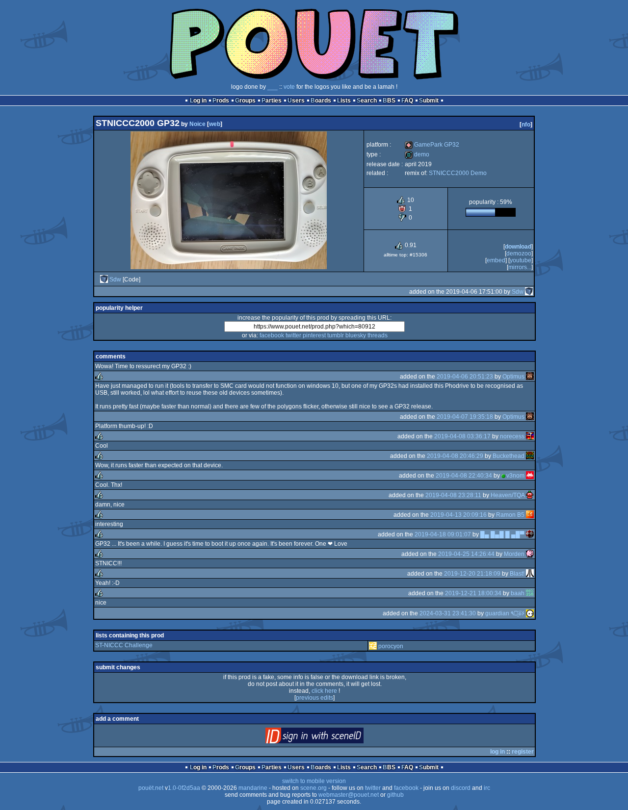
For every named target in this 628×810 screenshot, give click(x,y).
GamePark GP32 (432, 144)
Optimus (513, 376)
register (523, 751)
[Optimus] (530, 376)
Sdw (115, 279)
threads (377, 335)
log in (497, 751)
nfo (526, 124)
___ (272, 86)
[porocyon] (373, 646)
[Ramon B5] (530, 514)
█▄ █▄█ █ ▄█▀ (502, 534)
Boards (321, 100)
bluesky (355, 335)
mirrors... (519, 267)
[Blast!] (530, 573)
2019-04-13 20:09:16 (458, 514)
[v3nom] (530, 475)
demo (417, 154)
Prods (220, 100)
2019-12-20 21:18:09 (472, 573)
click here (324, 690)
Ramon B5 (510, 514)
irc (487, 788)
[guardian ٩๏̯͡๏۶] (530, 613)
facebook (272, 335)
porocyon (390, 646)
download (518, 246)
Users (296, 100)
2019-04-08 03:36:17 (462, 436)
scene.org (313, 788)
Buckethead (508, 456)
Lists (344, 100)
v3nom (515, 475)
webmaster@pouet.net (348, 794)
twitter (293, 335)
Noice (197, 124)
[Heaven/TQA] (530, 495)
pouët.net (150, 788)
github (395, 794)
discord (461, 788)
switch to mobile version (314, 781)
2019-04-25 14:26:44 (466, 554)
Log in (198, 100)
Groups (245, 100)
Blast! (517, 573)
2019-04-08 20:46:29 (455, 456)
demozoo (518, 253)
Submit (429, 100)
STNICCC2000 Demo (458, 173)
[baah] (530, 593)
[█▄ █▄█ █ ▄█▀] (530, 534)
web (214, 124)
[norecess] (530, 436)
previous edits (314, 697)
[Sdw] (104, 279)
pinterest (314, 335)
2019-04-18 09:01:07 (443, 534)
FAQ (407, 100)
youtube (520, 260)
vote (289, 86)
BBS (389, 100)
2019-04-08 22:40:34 (464, 475)
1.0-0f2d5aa (184, 788)
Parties (272, 100)
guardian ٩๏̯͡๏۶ (504, 613)
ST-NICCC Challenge (124, 645)
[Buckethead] (530, 456)
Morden (514, 554)
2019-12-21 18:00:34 (473, 593)
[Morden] (530, 554)
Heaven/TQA (507, 495)
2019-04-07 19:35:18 (465, 416)
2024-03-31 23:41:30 (447, 613)
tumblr (335, 335)
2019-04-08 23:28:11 (453, 495)
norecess (512, 436)
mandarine (252, 788)
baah (517, 593)
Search (367, 100)
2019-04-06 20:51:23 (465, 376)
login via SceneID (331, 737)
